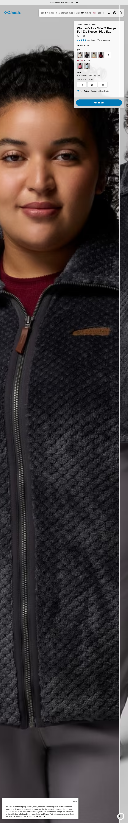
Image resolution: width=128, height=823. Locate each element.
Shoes (77, 13)
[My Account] (115, 13)
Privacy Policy (39, 816)
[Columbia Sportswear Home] (12, 12)
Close (75, 801)
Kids (71, 13)
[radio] (80, 55)
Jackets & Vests (82, 25)
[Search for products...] (109, 13)
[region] (64, 414)
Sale (94, 13)
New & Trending (47, 13)
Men (58, 13)
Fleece (93, 25)
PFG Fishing (86, 13)
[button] (120, 816)
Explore (101, 13)
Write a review (104, 40)
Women (64, 13)
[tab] (81, 79)
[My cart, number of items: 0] (120, 13)
